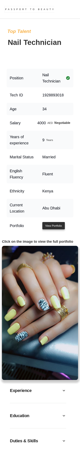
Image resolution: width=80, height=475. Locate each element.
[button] (38, 390)
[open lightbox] (40, 313)
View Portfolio (53, 225)
